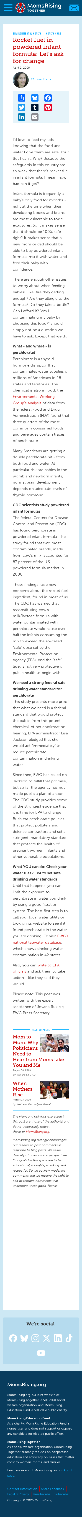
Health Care (53, 33)
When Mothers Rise (22, 1089)
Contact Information (22, 1489)
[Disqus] (41, 1248)
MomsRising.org (38, 7)
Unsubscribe (42, 1494)
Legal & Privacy (18, 1494)
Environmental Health (27, 33)
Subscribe (61, 1494)
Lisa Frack (43, 79)
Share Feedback (52, 1489)
